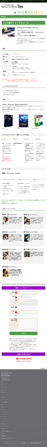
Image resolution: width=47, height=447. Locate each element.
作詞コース (3, 409)
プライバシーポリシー (5, 399)
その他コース (3, 421)
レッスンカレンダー (4, 394)
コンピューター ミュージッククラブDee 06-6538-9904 (19, 442)
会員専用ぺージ (4, 397)
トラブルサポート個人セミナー (6, 426)
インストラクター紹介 (5, 387)
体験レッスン (3, 385)
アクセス (3, 433)
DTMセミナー (4, 423)
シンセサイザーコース (5, 414)
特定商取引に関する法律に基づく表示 (7, 438)
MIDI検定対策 (3, 416)
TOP (2, 382)
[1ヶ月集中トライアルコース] (12, 7)
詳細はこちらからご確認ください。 (10, 203)
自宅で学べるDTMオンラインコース (8, 431)
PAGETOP (43, 368)
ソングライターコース (5, 411)
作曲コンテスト (4, 392)
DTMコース (39, 156)
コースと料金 (4, 402)
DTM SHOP (3, 435)
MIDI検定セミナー (4, 428)
